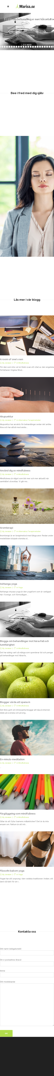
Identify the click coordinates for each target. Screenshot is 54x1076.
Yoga (20, 587)
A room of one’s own (11, 359)
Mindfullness (23, 363)
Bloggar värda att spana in (15, 702)
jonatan (8, 363)
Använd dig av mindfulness (15, 470)
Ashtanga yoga (8, 584)
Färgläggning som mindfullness (18, 813)
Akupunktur (6, 416)
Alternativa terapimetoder (29, 420)
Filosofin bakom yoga (12, 870)
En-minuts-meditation (12, 759)
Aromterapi (6, 527)
